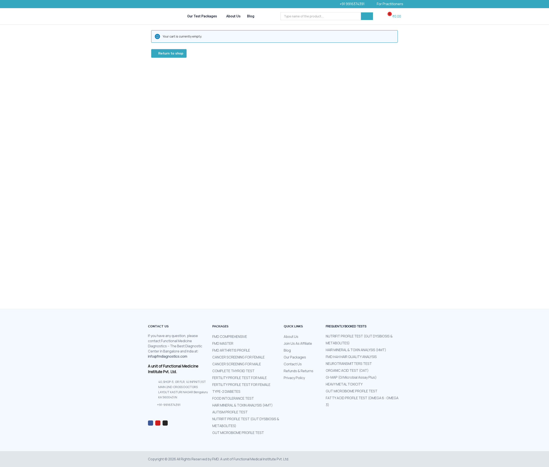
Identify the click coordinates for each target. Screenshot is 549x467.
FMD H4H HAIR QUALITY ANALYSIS (351, 356)
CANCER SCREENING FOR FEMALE (238, 357)
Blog (250, 16)
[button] (392, 16)
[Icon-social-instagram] (160, 4)
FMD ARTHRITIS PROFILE (231, 350)
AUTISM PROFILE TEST (230, 412)
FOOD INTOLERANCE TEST (233, 398)
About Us (233, 16)
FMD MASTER (222, 343)
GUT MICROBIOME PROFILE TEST (238, 432)
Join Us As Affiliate (298, 343)
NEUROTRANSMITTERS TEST (349, 363)
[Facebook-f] (153, 4)
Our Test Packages (202, 16)
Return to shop (170, 53)
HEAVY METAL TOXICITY (344, 384)
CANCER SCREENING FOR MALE (236, 364)
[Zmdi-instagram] (165, 423)
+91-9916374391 (169, 405)
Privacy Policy (294, 377)
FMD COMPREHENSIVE (229, 336)
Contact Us (293, 364)
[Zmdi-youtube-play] (157, 423)
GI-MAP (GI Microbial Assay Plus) (351, 377)
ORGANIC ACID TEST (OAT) (347, 370)
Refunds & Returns (298, 371)
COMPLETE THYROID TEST (233, 371)
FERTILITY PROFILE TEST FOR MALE (239, 377)
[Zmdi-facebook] (150, 423)
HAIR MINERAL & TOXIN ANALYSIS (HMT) (242, 405)
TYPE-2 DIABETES (226, 391)
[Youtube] (166, 4)
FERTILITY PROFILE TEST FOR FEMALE (241, 384)
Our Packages (295, 357)
